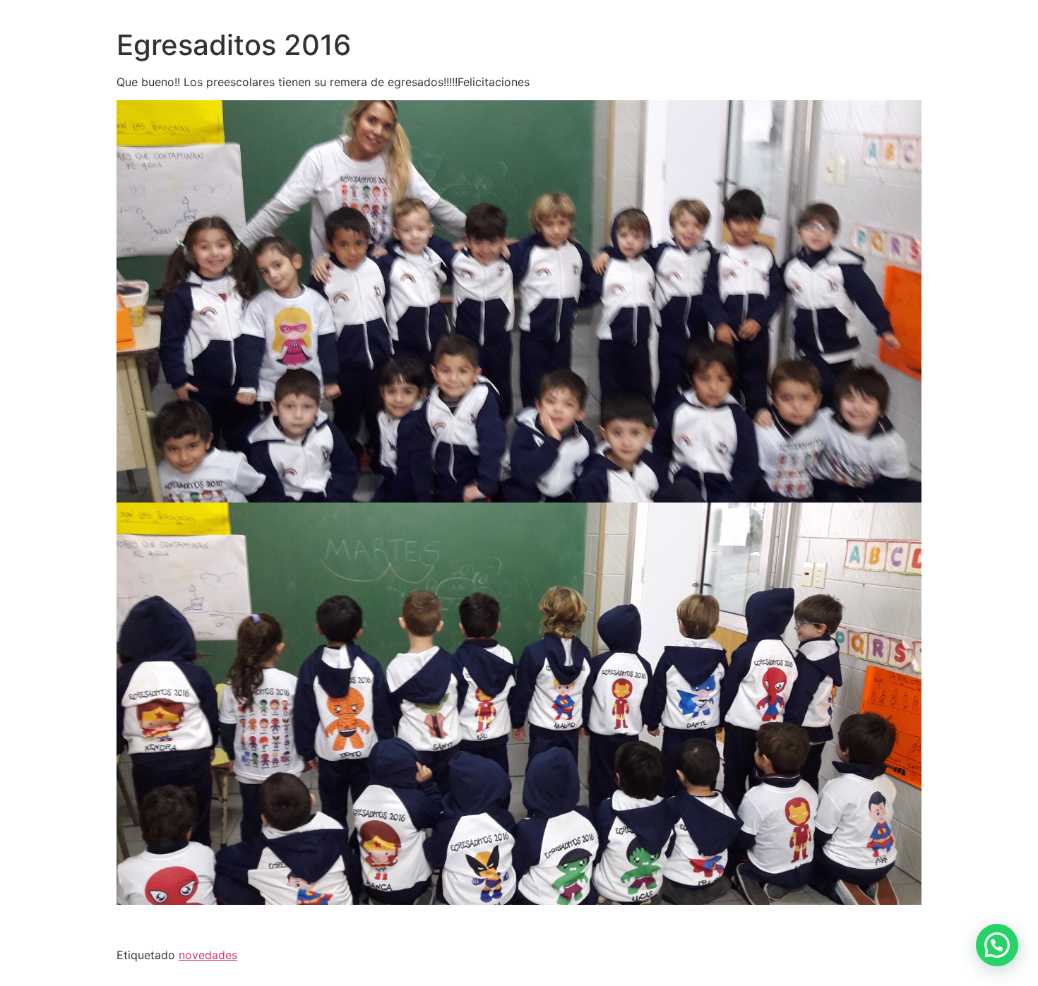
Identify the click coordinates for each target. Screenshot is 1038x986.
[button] (997, 945)
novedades (208, 955)
